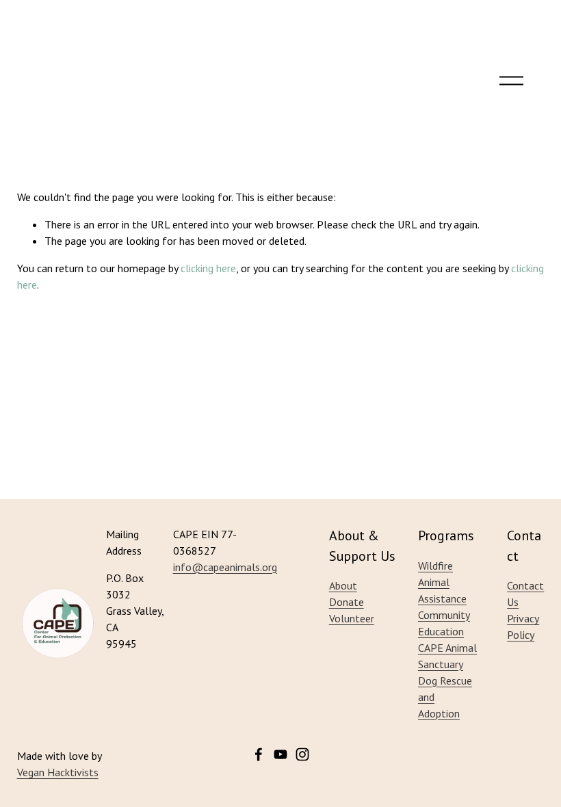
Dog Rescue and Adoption (445, 697)
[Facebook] (258, 754)
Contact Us (525, 594)
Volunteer (351, 618)
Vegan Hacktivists (58, 772)
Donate (346, 602)
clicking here (208, 268)
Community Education (444, 623)
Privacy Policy (523, 626)
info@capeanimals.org (225, 567)
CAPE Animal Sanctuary (447, 656)
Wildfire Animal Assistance (442, 582)
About (343, 585)
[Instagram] (302, 754)
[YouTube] (280, 754)
